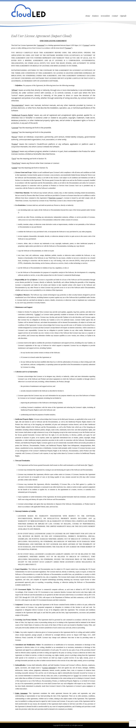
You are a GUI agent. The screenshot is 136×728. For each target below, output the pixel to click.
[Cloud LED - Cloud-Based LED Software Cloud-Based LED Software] (28, 10)
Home (88, 16)
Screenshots (105, 16)
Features (95, 16)
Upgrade (123, 16)
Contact (115, 16)
